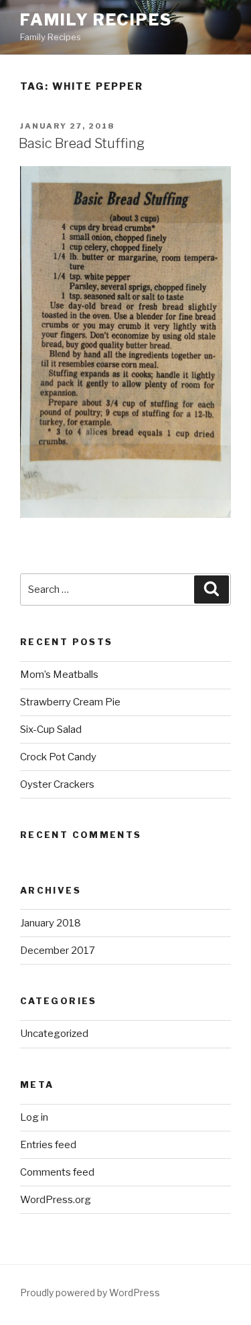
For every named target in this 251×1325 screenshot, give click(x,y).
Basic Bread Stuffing (82, 143)
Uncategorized (54, 1034)
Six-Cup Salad (51, 729)
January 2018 (50, 923)
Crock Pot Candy (58, 757)
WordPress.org (55, 1200)
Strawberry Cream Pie (70, 702)
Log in (34, 1117)
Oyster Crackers (57, 784)
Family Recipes (96, 19)
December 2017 (57, 951)
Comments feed (57, 1172)
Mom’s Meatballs (59, 675)
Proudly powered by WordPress (90, 1292)
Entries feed (48, 1145)
